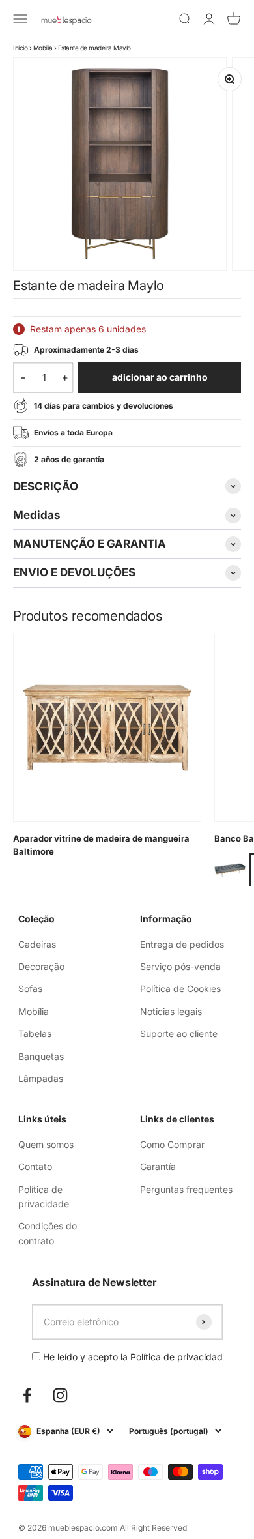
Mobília (43, 47)
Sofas (30, 988)
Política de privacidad (176, 1356)
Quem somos (46, 1144)
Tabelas (34, 1033)
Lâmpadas (40, 1078)
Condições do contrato (47, 1233)
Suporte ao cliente (179, 1033)
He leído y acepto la (131, 1356)
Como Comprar (172, 1144)
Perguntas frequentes (186, 1189)
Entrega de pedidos (182, 944)
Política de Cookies (180, 988)
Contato (35, 1166)
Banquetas (41, 1056)
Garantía (158, 1166)
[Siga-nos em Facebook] (27, 1395)
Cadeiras (37, 944)
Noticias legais (171, 1011)
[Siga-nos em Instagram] (60, 1395)
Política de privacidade (43, 1196)
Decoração (41, 966)
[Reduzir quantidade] (23, 377)
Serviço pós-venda (180, 966)
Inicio (20, 47)
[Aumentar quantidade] (64, 377)
